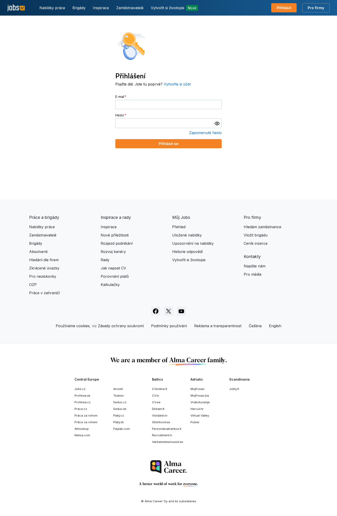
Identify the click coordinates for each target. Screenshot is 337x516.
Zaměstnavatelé (130, 7)
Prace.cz (81, 409)
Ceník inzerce (256, 243)
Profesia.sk (82, 395)
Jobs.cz (80, 389)
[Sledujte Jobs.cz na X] (168, 311)
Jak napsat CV (113, 268)
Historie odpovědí (187, 251)
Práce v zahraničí (44, 293)
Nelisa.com (82, 435)
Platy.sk (118, 422)
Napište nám (254, 266)
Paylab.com (121, 429)
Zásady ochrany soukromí (121, 326)
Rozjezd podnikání (117, 243)
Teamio (118, 395)
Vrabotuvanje (200, 402)
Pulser (195, 422)
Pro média (252, 274)
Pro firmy (316, 7)
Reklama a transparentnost (217, 326)
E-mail (119, 97)
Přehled (178, 227)
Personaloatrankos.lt (166, 429)
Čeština (255, 326)
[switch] (217, 123)
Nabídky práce (52, 7)
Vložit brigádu (256, 235)
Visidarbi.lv (159, 415)
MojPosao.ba (200, 395)
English (275, 326)
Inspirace (101, 7)
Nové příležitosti (115, 235)
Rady (105, 260)
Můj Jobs (181, 217)
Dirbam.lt (158, 409)
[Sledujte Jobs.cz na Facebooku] (155, 311)
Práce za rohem (86, 422)
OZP (33, 284)
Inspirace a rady (116, 217)
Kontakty (252, 256)
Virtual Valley (200, 415)
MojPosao (197, 389)
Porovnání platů (115, 276)
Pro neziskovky (42, 276)
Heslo (119, 115)
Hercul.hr (197, 409)
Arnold (118, 389)
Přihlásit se (168, 143)
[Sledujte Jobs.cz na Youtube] (181, 311)
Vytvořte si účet (177, 84)
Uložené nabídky (187, 235)
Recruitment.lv (162, 435)
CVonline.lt (159, 389)
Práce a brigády (44, 217)
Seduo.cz (120, 402)
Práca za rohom (86, 415)
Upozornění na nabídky (193, 243)
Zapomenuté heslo (205, 132)
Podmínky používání (169, 326)
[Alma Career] (168, 467)
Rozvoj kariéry (113, 251)
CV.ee (156, 402)
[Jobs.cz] (16, 7)
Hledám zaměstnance (262, 227)
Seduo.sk (119, 409)
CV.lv (155, 395)
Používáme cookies (73, 326)
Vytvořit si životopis (173, 7)
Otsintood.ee (161, 422)
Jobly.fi (234, 389)
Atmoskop (82, 429)
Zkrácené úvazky (44, 268)
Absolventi (38, 251)
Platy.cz (118, 415)
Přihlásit (284, 7)
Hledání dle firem (44, 260)
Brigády (79, 7)
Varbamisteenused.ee (167, 442)
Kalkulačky (110, 284)
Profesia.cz (83, 402)
